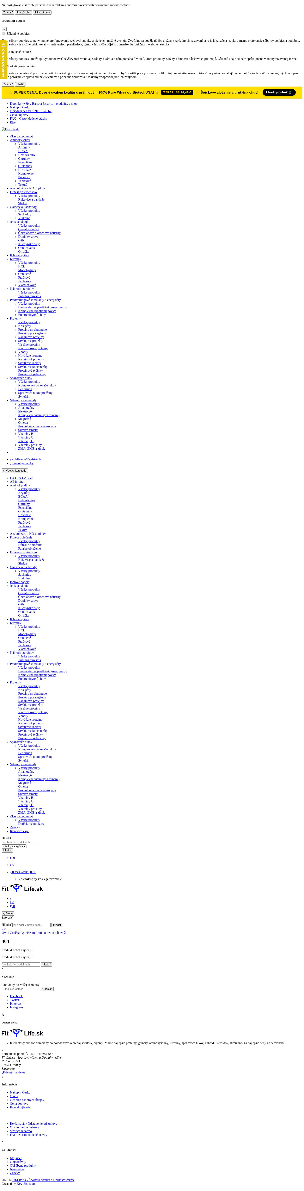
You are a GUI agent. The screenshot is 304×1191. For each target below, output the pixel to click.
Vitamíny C (25, 437)
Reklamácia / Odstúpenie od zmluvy (33, 1123)
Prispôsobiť (23, 12)
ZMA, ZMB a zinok (31, 448)
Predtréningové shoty (32, 314)
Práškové (24, 177)
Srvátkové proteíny (30, 340)
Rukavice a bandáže (31, 199)
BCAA (23, 151)
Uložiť (20, 84)
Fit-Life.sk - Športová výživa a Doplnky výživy (43, 1180)
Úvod (5, 932)
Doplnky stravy (28, 236)
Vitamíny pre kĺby (30, 445)
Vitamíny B (25, 433)
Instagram (16, 1007)
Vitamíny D (26, 441)
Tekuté (22, 184)
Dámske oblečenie (30, 545)
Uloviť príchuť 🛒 (279, 92)
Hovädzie (24, 169)
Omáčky (23, 251)
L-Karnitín (25, 389)
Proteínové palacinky (32, 374)
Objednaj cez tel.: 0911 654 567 (30, 111)
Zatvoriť (8, 12)
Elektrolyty (25, 411)
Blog (13, 122)
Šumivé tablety (28, 430)
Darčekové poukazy (31, 823)
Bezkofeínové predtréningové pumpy (42, 307)
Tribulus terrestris (29, 296)
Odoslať (47, 988)
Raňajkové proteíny (31, 337)
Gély (21, 240)
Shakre (22, 203)
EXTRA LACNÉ (21, 478)
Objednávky (18, 1162)
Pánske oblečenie (29, 548)
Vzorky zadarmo (21, 1131)
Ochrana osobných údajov (27, 1100)
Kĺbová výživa (19, 255)
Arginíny (24, 147)
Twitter (14, 1000)
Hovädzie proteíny (30, 355)
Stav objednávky (23, 463)
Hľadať (7, 838)
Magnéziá (24, 419)
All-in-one (16, 481)
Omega (23, 422)
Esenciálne (25, 162)
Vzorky (23, 352)
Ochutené (24, 274)
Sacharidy (24, 214)
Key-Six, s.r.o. (26, 1183)
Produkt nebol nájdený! (51, 932)
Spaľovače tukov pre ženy (35, 393)
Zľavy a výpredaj (21, 136)
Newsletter (17, 1169)
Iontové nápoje (19, 582)
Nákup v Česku (20, 107)
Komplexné (26, 173)
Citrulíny (24, 158)
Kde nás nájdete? (14, 1072)
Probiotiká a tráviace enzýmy (37, 426)
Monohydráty (27, 270)
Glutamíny (25, 166)
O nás (14, 1096)
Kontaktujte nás (20, 1107)
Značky (15, 827)
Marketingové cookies (21, 66)
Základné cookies (18, 33)
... (11, 452)
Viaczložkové (27, 285)
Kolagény (24, 326)
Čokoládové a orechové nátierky (39, 233)
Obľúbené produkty (23, 1165)
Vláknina (24, 218)
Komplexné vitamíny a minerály (39, 415)
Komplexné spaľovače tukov (37, 385)
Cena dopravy (19, 114)
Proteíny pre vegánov (32, 333)
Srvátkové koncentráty (33, 366)
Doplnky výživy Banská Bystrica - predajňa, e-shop (44, 103)
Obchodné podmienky (24, 1127)
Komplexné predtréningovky (37, 311)
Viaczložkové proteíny (33, 348)
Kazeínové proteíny (31, 359)
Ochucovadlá (27, 248)
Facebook (16, 996)
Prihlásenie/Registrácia (26, 459)
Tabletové (24, 181)
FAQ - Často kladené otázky (28, 118)
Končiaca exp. (19, 831)
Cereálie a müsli (28, 229)
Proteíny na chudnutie (32, 329)
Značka (15, 932)
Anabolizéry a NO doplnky (28, 188)
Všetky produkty (29, 143)
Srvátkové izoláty (29, 363)
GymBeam (27, 932)
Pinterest (15, 1003)
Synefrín (23, 396)
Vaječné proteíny (29, 344)
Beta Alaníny (26, 155)
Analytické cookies (18, 51)
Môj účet (16, 1158)
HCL (21, 266)
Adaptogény (26, 407)
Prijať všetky (42, 12)
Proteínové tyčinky (30, 370)
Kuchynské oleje (29, 244)
